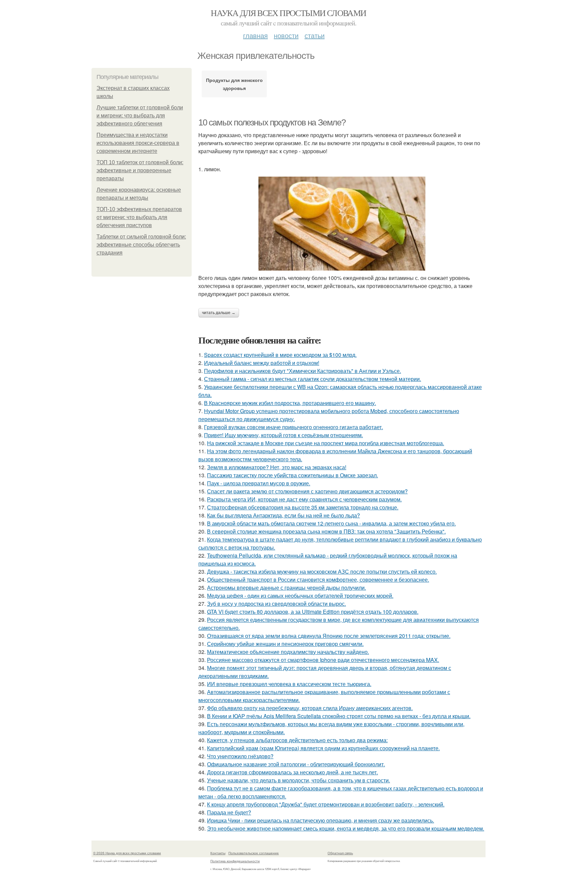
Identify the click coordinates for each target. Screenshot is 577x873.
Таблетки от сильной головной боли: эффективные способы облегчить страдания (141, 245)
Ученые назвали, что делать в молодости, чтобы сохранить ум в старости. (298, 780)
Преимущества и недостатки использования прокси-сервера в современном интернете (138, 143)
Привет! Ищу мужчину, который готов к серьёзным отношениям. (283, 435)
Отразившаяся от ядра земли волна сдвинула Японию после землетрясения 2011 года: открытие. (328, 636)
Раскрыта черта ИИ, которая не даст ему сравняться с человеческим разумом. (304, 499)
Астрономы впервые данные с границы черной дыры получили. (286, 587)
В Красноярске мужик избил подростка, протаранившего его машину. (290, 403)
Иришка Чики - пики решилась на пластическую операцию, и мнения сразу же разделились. (320, 820)
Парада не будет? (229, 812)
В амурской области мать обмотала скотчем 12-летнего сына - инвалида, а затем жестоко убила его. (331, 523)
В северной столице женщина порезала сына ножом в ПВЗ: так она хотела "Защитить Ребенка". (326, 531)
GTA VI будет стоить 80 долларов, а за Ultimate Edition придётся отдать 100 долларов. (312, 611)
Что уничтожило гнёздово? (240, 756)
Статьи (315, 35)
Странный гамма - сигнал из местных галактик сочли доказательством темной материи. (312, 379)
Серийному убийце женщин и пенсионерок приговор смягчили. (285, 644)
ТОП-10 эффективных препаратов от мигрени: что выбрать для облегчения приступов (139, 217)
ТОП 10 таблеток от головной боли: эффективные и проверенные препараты (140, 170)
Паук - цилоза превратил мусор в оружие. (258, 483)
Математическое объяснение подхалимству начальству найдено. (288, 652)
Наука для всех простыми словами (288, 12)
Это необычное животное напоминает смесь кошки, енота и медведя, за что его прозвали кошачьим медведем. (345, 828)
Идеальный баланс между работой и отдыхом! (261, 363)
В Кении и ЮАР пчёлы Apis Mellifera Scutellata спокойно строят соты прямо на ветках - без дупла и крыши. (338, 716)
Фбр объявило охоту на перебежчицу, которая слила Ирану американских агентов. (310, 708)
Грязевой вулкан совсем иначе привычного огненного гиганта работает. (293, 427)
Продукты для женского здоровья (234, 84)
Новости (286, 35)
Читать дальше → (218, 312)
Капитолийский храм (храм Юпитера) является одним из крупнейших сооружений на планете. (323, 748)
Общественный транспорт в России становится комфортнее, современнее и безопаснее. (318, 579)
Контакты (217, 853)
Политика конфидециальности (235, 861)
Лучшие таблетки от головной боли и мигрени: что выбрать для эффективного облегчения (140, 115)
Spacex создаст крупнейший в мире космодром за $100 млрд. (280, 355)
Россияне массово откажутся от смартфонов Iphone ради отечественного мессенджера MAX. (323, 660)
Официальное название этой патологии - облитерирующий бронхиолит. (296, 764)
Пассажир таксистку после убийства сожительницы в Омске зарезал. (292, 475)
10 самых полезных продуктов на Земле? (271, 122)
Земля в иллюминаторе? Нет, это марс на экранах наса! (276, 467)
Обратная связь (340, 853)
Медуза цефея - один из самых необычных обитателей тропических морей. (300, 595)
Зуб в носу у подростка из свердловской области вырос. (276, 603)
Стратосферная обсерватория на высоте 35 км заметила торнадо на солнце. (302, 507)
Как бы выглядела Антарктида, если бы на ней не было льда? (283, 515)
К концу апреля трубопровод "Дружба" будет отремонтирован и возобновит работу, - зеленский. (325, 804)
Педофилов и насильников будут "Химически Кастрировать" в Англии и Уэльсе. (302, 371)
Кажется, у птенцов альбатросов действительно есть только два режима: (297, 740)
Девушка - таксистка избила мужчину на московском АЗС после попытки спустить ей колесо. (322, 571)
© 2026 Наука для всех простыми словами (127, 853)
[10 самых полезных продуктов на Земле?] (342, 224)
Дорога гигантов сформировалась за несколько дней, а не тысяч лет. (292, 772)
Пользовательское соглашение (253, 853)
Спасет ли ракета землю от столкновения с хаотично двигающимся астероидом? (307, 491)
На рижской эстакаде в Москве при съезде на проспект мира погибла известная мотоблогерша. (325, 443)
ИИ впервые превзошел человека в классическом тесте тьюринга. (289, 684)
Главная (255, 35)
